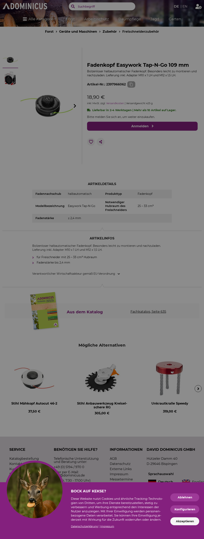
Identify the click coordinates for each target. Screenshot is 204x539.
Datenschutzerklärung (84, 526)
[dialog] (102, 269)
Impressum (107, 526)
